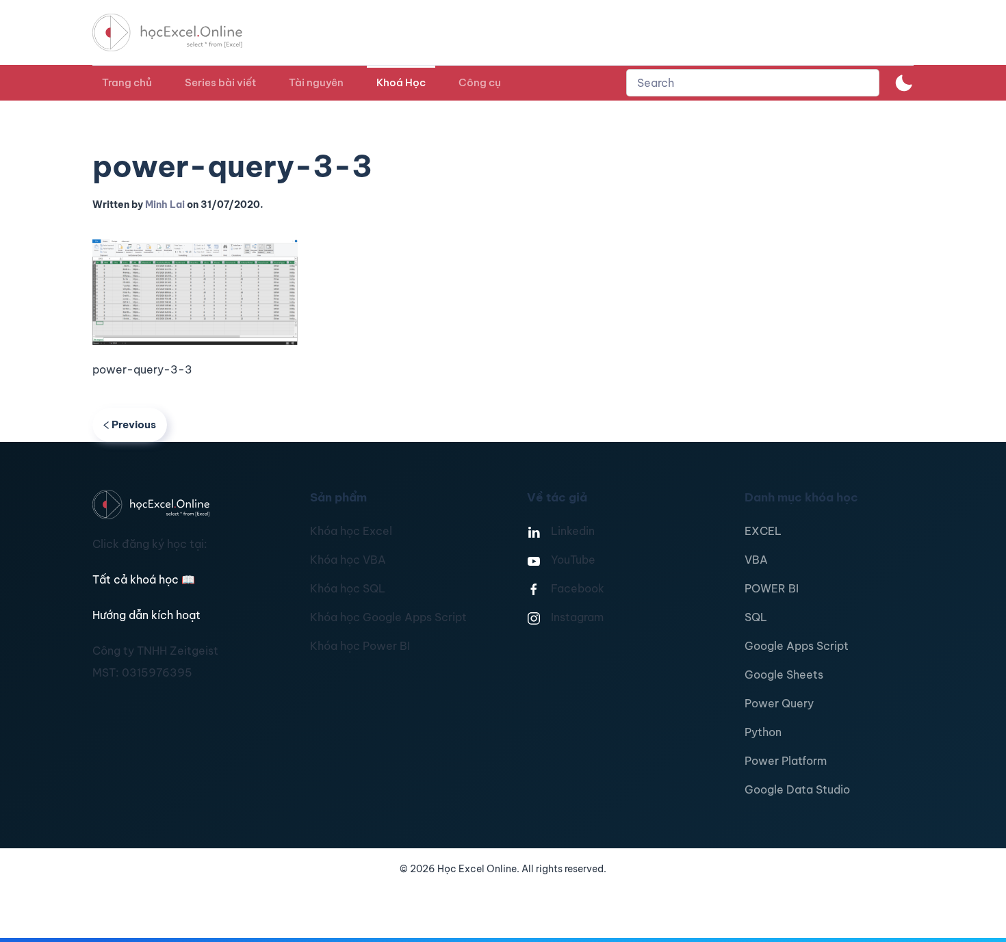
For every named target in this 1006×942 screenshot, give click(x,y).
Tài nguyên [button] (316, 82)
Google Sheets (784, 674)
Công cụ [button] (480, 82)
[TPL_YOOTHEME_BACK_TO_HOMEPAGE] (180, 32)
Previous (134, 424)
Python (763, 732)
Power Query (779, 703)
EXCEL (763, 531)
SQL (756, 617)
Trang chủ (127, 82)
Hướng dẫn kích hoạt (146, 615)
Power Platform (786, 761)
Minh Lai (165, 204)
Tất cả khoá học (143, 579)
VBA (756, 559)
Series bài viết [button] (220, 82)
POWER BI (772, 588)
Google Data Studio (797, 789)
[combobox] (752, 82)
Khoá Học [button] (401, 82)
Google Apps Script (797, 646)
